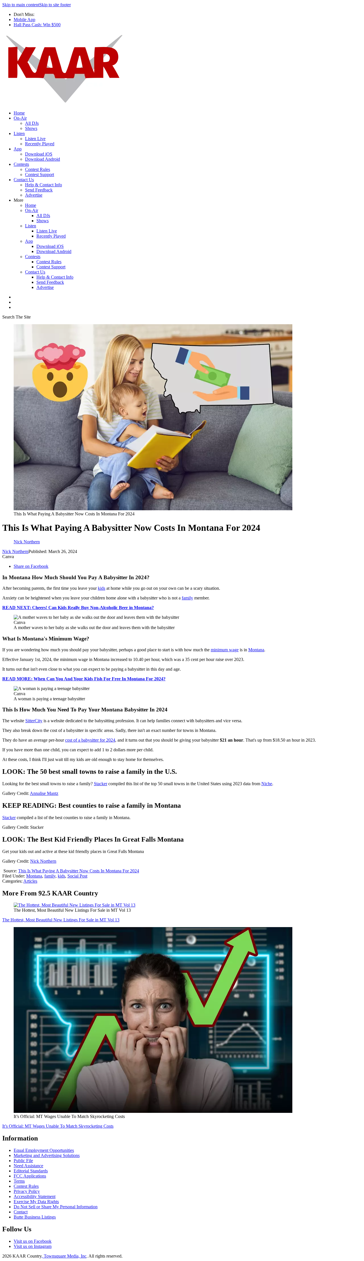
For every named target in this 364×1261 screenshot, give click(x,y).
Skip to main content (20, 4)
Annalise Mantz (44, 793)
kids (101, 588)
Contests (21, 164)
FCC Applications (30, 1176)
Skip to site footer (55, 4)
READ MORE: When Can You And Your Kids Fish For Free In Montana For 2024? (84, 678)
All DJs (32, 123)
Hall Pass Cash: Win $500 (37, 24)
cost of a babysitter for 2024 (90, 740)
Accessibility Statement (34, 1196)
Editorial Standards (31, 1170)
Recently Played (39, 143)
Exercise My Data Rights (36, 1201)
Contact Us (24, 179)
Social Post (77, 876)
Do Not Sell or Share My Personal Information (56, 1206)
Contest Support (39, 174)
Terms (19, 1181)
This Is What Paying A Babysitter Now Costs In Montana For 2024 (78, 870)
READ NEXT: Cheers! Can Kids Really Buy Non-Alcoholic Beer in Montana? (78, 607)
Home (19, 113)
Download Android (42, 159)
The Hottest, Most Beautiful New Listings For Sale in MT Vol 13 (60, 919)
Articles (30, 881)
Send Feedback (39, 189)
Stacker (100, 783)
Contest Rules (37, 169)
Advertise (33, 195)
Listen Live (35, 138)
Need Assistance (28, 1165)
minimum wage (225, 649)
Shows (31, 128)
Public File (23, 1160)
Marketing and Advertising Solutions (47, 1155)
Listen (19, 133)
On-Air (20, 118)
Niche (266, 783)
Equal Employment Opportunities (44, 1150)
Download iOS (38, 154)
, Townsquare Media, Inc (64, 1256)
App (18, 148)
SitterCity (33, 720)
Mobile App (24, 19)
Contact (21, 1211)
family (187, 597)
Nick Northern (15, 551)
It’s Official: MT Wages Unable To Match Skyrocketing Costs (57, 1126)
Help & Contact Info (43, 184)
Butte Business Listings (35, 1217)
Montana (256, 649)
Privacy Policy (27, 1191)
